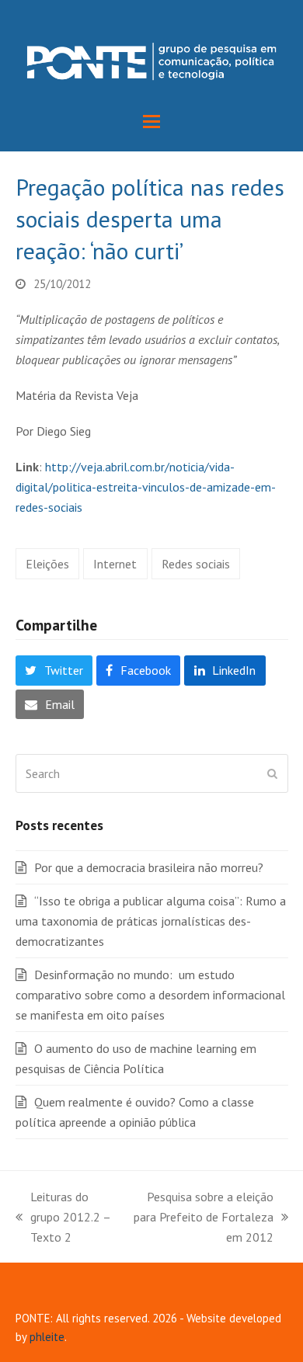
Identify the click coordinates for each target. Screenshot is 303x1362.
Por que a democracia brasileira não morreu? (148, 867)
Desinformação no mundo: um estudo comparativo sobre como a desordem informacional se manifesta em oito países (150, 995)
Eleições (47, 564)
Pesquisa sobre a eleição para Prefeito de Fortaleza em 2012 (200, 1218)
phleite (47, 1336)
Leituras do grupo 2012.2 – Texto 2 (63, 1218)
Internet (115, 564)
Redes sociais (196, 564)
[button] (151, 121)
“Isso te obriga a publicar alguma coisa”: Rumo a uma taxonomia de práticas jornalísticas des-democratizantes (151, 921)
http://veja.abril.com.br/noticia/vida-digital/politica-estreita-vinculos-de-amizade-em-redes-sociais (146, 487)
